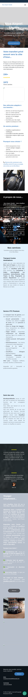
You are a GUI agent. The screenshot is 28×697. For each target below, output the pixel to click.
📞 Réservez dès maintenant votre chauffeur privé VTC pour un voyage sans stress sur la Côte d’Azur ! (13, 164)
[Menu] (25, 4)
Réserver (14, 590)
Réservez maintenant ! (14, 43)
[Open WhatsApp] (25, 693)
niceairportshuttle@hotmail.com (11, 678)
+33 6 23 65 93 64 (7, 684)
